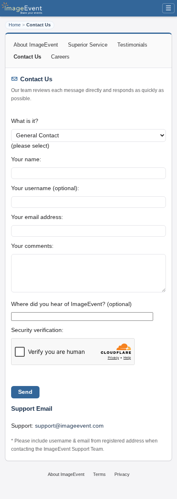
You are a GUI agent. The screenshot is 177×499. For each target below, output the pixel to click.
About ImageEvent (36, 45)
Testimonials (132, 45)
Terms (99, 474)
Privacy (122, 474)
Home (15, 24)
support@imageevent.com (69, 425)
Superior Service (87, 45)
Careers (60, 57)
